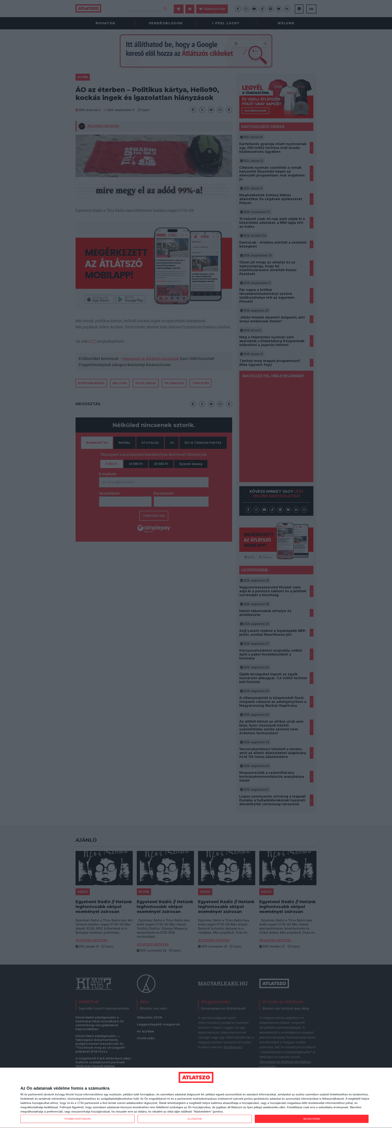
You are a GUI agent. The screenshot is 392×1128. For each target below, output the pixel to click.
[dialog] (196, 1098)
